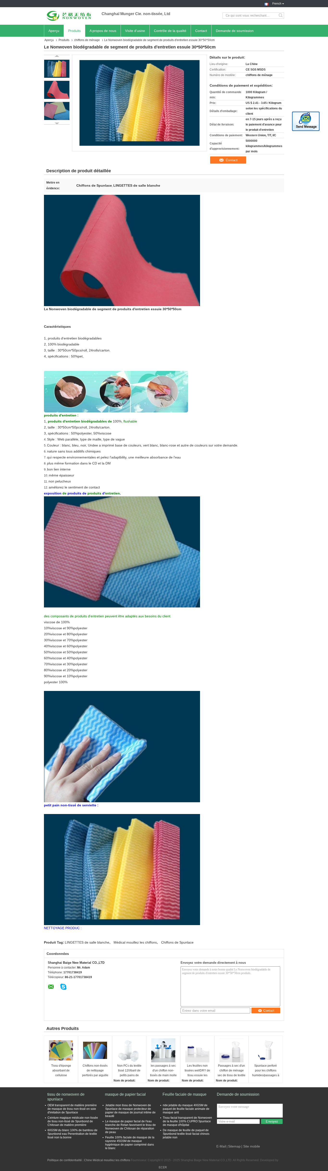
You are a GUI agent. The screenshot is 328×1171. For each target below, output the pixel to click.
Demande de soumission (235, 31)
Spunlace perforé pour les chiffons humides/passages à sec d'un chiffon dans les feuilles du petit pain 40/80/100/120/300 (265, 1071)
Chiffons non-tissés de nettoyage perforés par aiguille (95, 1070)
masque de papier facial (125, 1094)
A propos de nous (103, 31)
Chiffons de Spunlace (177, 942)
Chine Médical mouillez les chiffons (107, 1160)
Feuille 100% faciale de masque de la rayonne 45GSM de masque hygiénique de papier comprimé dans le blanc (129, 1143)
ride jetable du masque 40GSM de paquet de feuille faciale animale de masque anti (186, 1109)
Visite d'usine (135, 31)
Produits (74, 31)
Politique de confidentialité (64, 1160)
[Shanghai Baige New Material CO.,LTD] (70, 15)
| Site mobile (250, 1146)
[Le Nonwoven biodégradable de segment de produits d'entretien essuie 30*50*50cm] (57, 68)
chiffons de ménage (87, 40)
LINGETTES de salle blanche (87, 942)
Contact (201, 31)
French (276, 3)
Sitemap (234, 1146)
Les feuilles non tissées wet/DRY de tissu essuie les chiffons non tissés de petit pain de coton (197, 1071)
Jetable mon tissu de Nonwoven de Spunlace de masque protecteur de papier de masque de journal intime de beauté (130, 1111)
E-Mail (221, 1146)
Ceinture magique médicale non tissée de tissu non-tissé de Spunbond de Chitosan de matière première (73, 1121)
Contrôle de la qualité (170, 31)
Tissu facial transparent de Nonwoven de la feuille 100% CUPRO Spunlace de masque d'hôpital (187, 1121)
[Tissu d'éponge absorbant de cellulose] (61, 1050)
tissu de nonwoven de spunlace (66, 1096)
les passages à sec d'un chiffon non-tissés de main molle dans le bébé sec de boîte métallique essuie (163, 1071)
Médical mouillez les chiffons (135, 942)
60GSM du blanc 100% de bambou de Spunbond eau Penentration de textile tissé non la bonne (72, 1134)
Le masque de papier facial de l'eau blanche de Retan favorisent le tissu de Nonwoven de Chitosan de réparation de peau (130, 1127)
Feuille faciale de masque (185, 1094)
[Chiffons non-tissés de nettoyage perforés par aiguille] (95, 1050)
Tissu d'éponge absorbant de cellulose (61, 1070)
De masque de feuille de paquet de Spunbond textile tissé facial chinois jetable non (186, 1134)
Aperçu (54, 31)
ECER (163, 1167)
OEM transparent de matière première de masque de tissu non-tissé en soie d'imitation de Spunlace (72, 1109)
